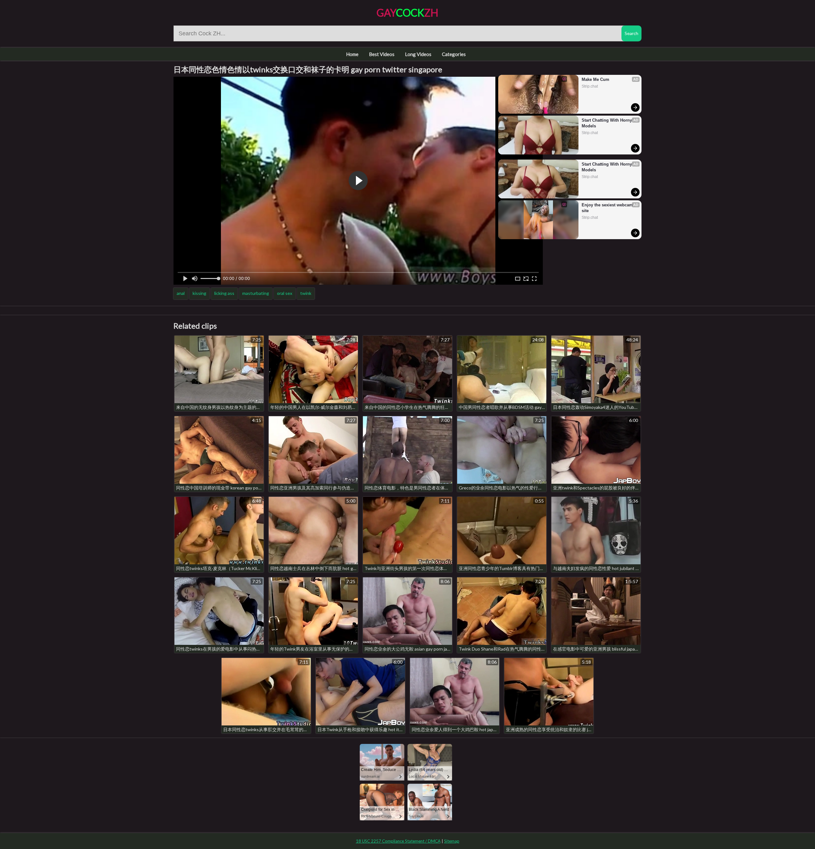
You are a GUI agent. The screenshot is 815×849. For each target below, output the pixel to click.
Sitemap (451, 841)
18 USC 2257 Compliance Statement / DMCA (398, 841)
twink (305, 293)
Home (352, 54)
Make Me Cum (595, 79)
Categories (454, 54)
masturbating (255, 293)
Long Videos (418, 54)
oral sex (284, 293)
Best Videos (381, 54)
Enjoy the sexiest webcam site (608, 208)
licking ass (224, 293)
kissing (199, 293)
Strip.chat (590, 86)
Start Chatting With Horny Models (607, 123)
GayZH (407, 12)
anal (181, 293)
